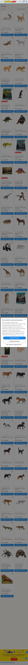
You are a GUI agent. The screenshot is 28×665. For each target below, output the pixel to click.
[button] (14, 344)
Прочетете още (20, 334)
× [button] (25, 319)
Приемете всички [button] (14, 338)
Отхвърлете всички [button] (14, 341)
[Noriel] (10, 1)
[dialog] (14, 332)
